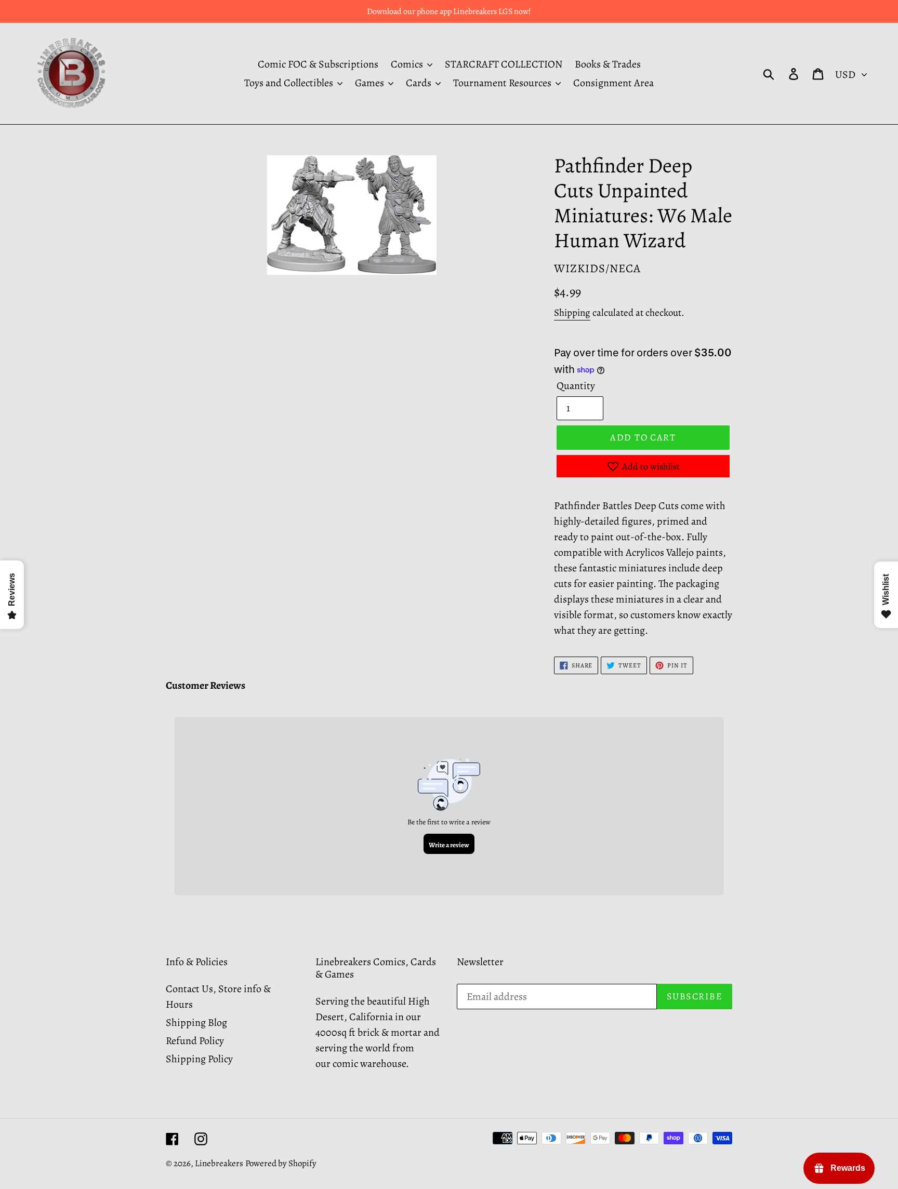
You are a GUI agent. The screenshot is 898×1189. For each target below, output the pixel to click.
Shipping (572, 312)
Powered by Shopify (280, 1163)
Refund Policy (195, 1041)
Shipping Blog (196, 1023)
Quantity (576, 386)
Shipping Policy (199, 1059)
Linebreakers (219, 1163)
